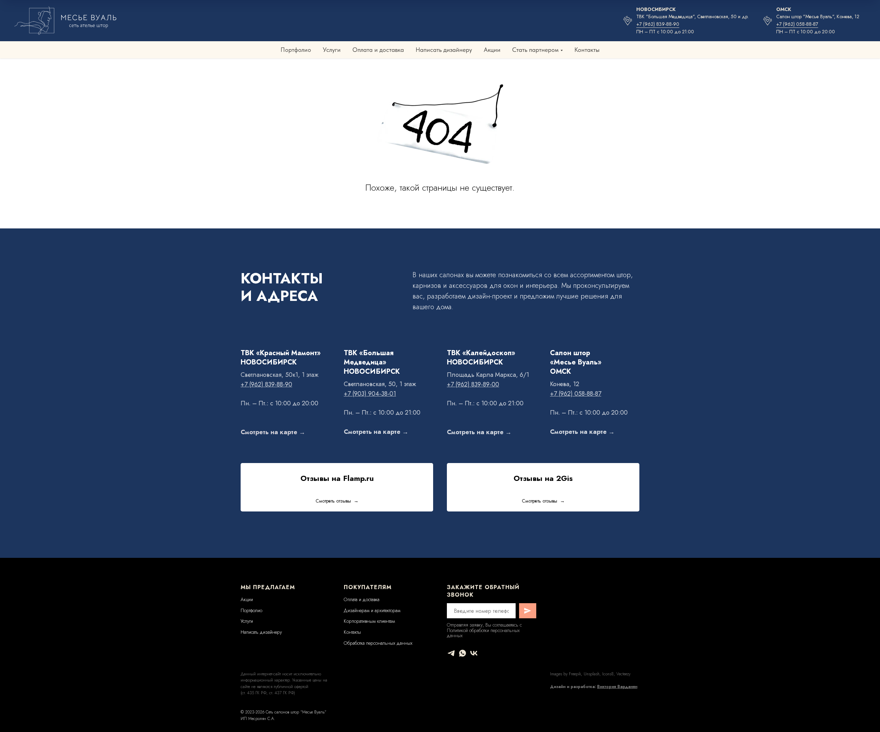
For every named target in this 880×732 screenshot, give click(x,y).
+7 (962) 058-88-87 (797, 24)
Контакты (587, 49)
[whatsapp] (462, 653)
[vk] (474, 653)
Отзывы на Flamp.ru (337, 478)
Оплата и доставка (378, 49)
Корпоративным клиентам (369, 621)
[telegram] (451, 653)
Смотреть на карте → (273, 432)
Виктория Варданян (617, 687)
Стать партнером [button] (535, 49)
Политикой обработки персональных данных (483, 633)
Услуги (332, 49)
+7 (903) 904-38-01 (370, 393)
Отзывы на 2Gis (543, 478)
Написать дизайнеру (444, 49)
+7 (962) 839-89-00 (473, 384)
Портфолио (295, 49)
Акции (492, 49)
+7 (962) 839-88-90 (657, 24)
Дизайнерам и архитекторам (372, 610)
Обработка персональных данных (378, 643)
